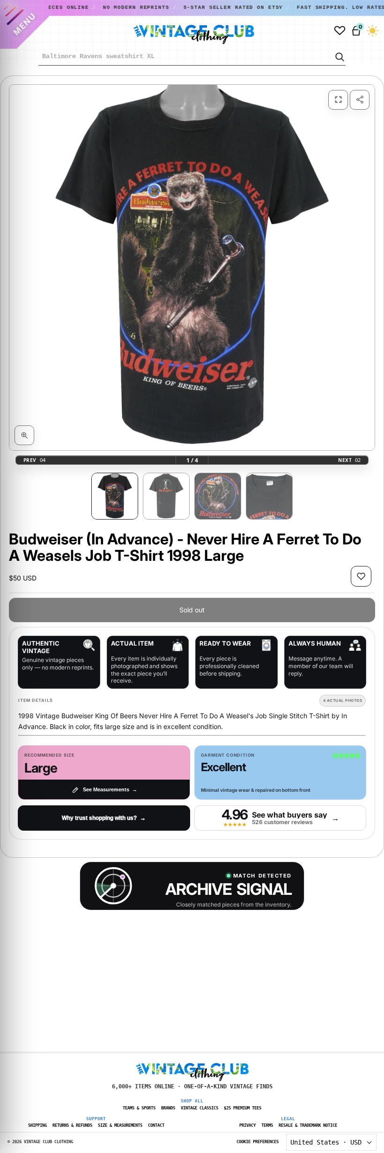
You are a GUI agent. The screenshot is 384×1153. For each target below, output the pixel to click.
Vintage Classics (199, 1108)
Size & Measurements (120, 1125)
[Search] (339, 56)
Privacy (247, 1125)
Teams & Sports (139, 1108)
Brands (168, 1108)
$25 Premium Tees (242, 1108)
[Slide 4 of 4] (269, 496)
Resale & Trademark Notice (308, 1125)
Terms (267, 1125)
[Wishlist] (339, 30)
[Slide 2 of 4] (166, 496)
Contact (156, 1125)
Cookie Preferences (257, 1141)
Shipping (37, 1125)
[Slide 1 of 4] (114, 496)
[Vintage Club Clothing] (183, 31)
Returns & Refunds (72, 1125)
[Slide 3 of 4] (217, 496)
